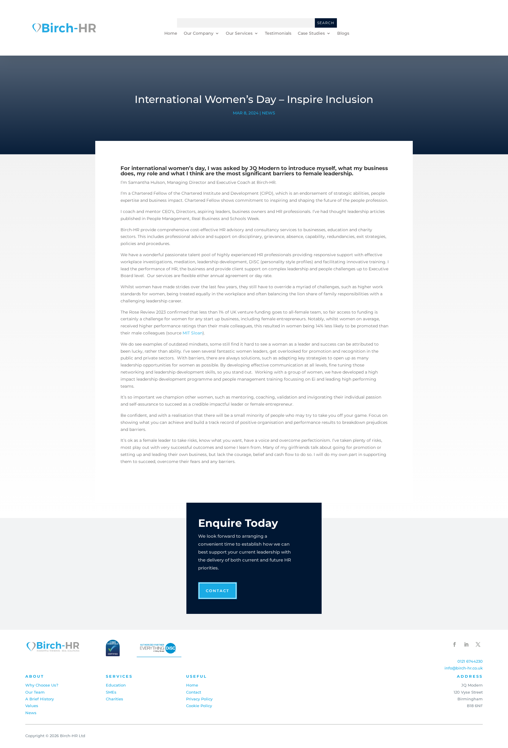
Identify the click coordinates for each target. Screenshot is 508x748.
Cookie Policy (199, 705)
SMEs (111, 692)
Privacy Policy (199, 699)
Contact (464, 27)
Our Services (239, 33)
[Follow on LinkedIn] (466, 644)
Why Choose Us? (41, 685)
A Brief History (39, 699)
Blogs (343, 33)
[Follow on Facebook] (454, 644)
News (268, 113)
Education (116, 685)
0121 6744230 (470, 661)
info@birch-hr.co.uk (463, 668)
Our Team (35, 692)
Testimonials (278, 33)
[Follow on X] (478, 644)
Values (31, 705)
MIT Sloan (193, 333)
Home (170, 33)
